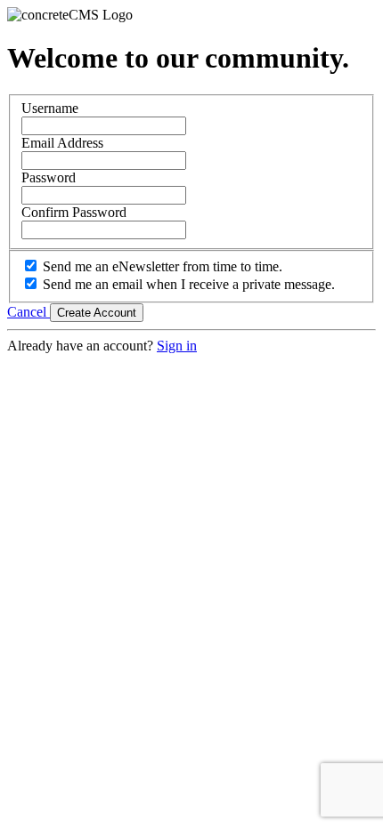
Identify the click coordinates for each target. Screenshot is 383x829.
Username (49, 108)
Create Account (96, 312)
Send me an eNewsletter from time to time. (162, 266)
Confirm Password (73, 212)
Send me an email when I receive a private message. (189, 284)
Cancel (28, 311)
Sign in (177, 345)
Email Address (62, 142)
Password (48, 177)
